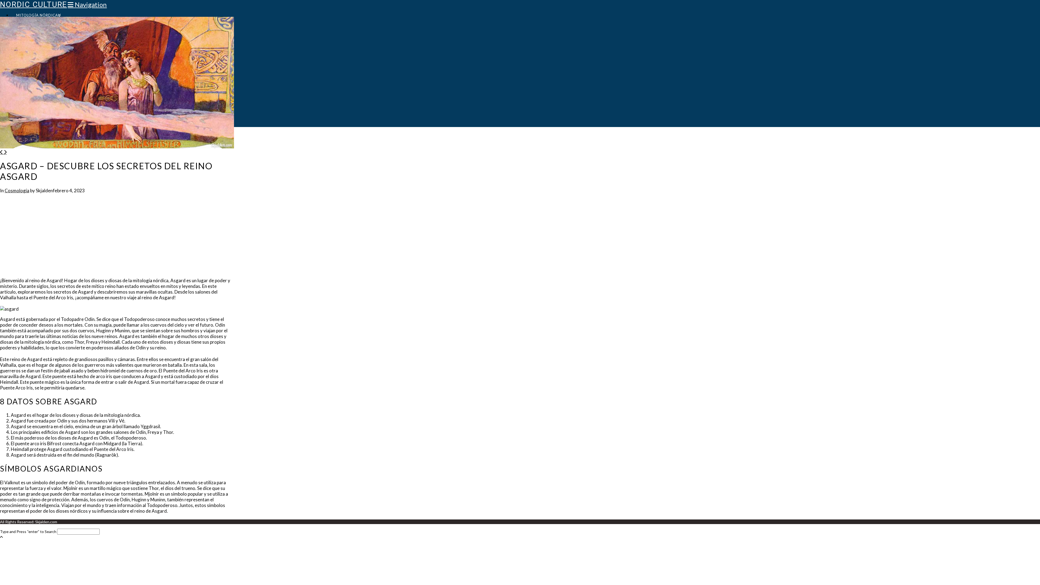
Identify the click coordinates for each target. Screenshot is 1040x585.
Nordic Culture (33, 4)
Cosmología (17, 190)
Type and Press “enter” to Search (28, 531)
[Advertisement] (117, 237)
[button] (87, 4)
